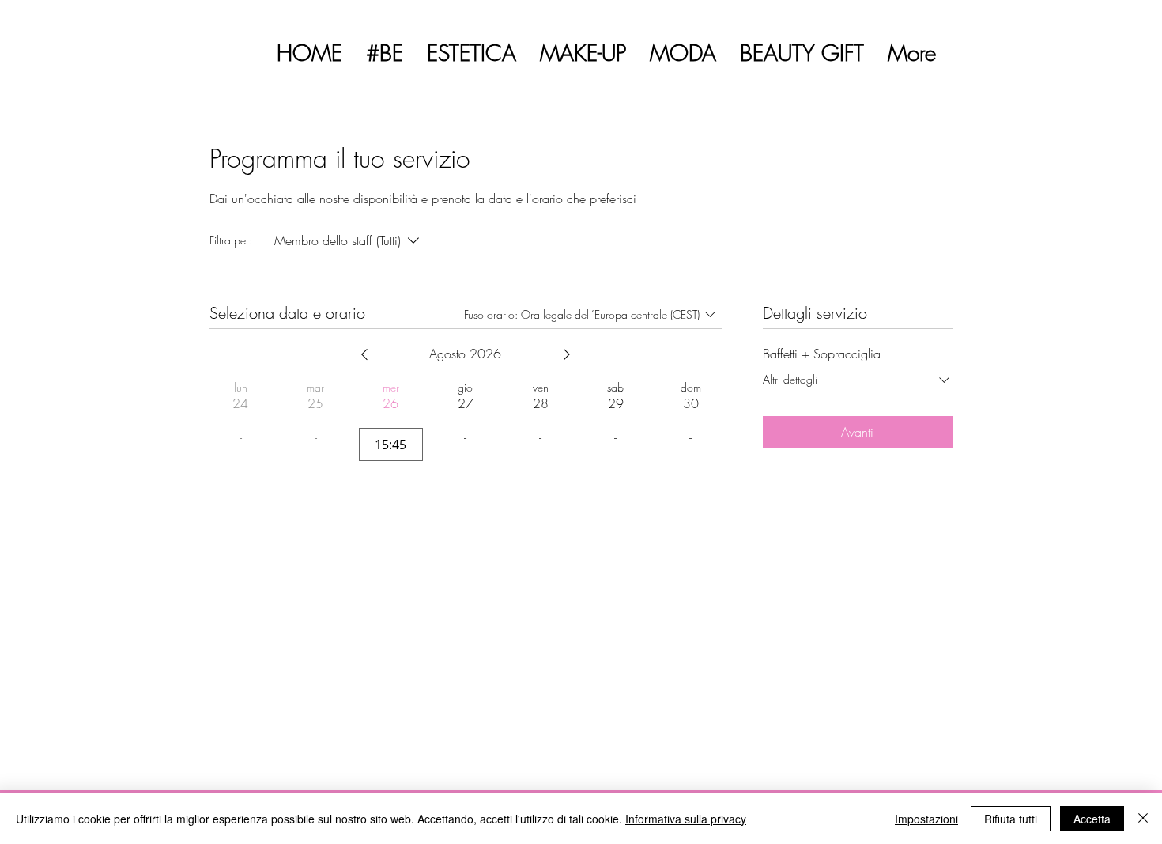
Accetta (1092, 819)
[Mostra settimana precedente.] (364, 354)
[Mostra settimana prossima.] (566, 354)
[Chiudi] (1143, 818)
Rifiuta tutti (1010, 819)
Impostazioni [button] (926, 819)
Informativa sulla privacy (685, 819)
